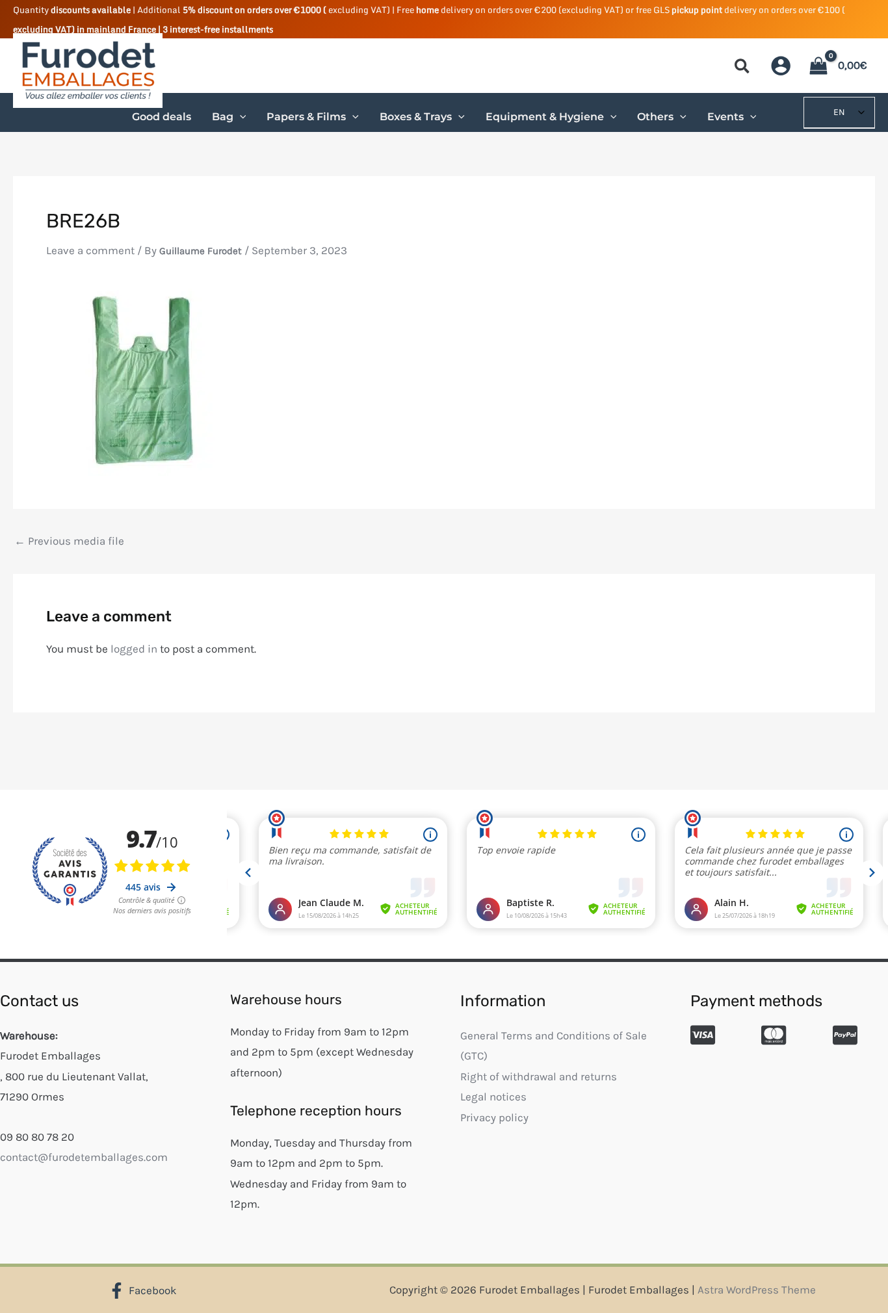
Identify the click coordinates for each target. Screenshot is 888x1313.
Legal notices (493, 1096)
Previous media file (69, 541)
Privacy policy (494, 1117)
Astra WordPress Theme (757, 1289)
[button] (743, 68)
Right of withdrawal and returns (538, 1076)
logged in (134, 648)
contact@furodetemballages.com (84, 1157)
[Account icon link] (780, 65)
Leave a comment (90, 250)
